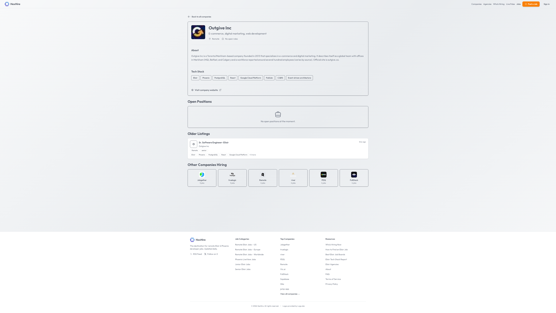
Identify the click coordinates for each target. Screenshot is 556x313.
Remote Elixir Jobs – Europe (247, 249)
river (282, 254)
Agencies (487, 4)
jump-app (284, 289)
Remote (284, 264)
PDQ (282, 259)
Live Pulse (510, 4)
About (328, 269)
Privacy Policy (331, 284)
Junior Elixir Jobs (242, 264)
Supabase (284, 279)
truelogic (284, 249)
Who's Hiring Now (333, 244)
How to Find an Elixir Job (336, 249)
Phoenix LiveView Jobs (245, 259)
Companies (476, 4)
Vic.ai (282, 269)
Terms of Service (333, 279)
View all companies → (290, 294)
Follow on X (212, 254)
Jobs (518, 4)
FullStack (284, 274)
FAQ (327, 274)
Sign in (547, 4)
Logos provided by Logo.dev (294, 306)
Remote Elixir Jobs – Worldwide (249, 254)
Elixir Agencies (332, 264)
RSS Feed (197, 254)
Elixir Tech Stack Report (336, 259)
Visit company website (206, 90)
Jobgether (285, 244)
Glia (282, 284)
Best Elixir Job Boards (335, 254)
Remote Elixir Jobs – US (245, 244)
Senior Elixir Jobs (242, 269)
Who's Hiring (498, 4)
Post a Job (532, 4)
